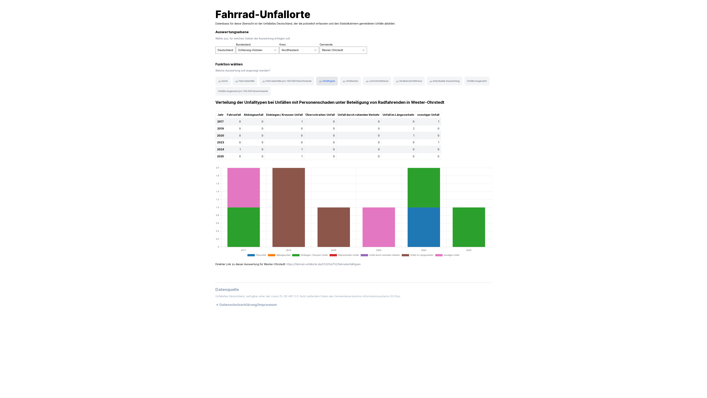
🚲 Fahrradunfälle (245, 81)
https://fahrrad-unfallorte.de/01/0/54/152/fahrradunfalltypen (323, 264)
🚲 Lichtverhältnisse (377, 81)
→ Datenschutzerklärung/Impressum (246, 305)
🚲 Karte (223, 81)
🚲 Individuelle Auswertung (444, 81)
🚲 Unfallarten (350, 81)
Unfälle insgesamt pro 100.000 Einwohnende (243, 91)
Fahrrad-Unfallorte (262, 14)
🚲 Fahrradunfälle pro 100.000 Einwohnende (287, 81)
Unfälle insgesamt (477, 81)
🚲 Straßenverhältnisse (409, 81)
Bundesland (243, 44)
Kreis (282, 44)
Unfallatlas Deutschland (277, 23)
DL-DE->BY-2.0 (289, 296)
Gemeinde (326, 44)
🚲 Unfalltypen (327, 81)
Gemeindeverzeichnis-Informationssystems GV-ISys (367, 296)
